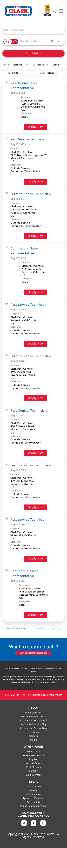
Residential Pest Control (33, 716)
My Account (33, 751)
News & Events (34, 763)
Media (33, 739)
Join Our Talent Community (33, 653)
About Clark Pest (33, 712)
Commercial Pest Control (33, 720)
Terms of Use (33, 786)
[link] (33, 105)
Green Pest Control (33, 755)
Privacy (33, 790)
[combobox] (32, 30)
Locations (33, 732)
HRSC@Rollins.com (26, 682)
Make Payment (33, 774)
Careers (33, 735)
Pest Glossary (33, 767)
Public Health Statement (33, 805)
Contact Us (33, 770)
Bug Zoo (33, 759)
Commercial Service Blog (33, 728)
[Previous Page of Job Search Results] (53, 628)
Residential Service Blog (33, 724)
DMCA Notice (33, 794)
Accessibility (33, 802)
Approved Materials (33, 798)
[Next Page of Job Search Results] (60, 628)
